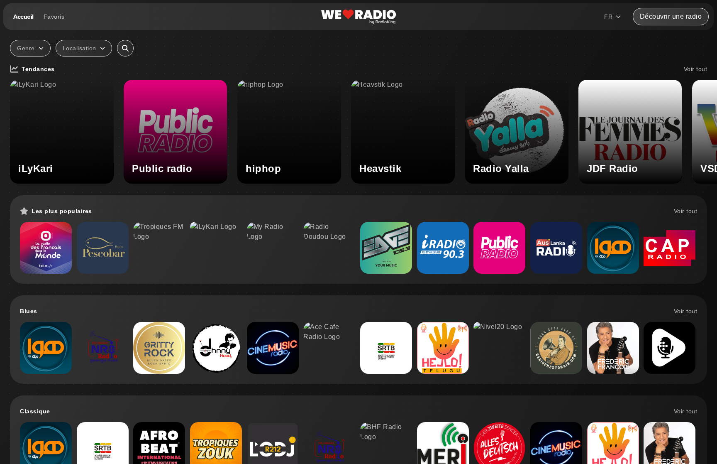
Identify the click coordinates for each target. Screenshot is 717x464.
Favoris (54, 16)
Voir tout (695, 69)
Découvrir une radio (671, 16)
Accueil (23, 16)
